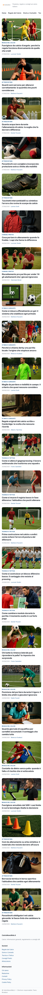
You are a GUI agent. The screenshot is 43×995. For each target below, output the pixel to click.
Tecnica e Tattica (8, 458)
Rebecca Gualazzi (16, 353)
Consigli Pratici (8, 234)
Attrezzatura (7, 82)
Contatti (4, 976)
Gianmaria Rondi (16, 280)
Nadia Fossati (15, 698)
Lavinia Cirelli (15, 206)
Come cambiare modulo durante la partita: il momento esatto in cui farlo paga (19, 616)
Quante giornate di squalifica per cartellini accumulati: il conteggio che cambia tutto (20, 732)
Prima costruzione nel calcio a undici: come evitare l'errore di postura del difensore (20, 537)
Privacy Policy (6, 979)
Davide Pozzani (16, 133)
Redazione (5, 973)
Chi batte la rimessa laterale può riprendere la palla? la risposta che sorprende (18, 655)
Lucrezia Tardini (16, 54)
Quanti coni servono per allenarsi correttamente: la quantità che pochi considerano (19, 88)
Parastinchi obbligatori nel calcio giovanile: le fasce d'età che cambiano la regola (21, 918)
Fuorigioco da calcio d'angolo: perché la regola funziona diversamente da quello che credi (21, 48)
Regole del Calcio (14, 13)
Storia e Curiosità (29, 13)
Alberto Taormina (16, 430)
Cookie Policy (6, 982)
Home (4, 13)
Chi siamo (5, 970)
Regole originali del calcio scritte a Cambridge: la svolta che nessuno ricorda (18, 424)
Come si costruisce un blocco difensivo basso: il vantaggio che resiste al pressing (21, 576)
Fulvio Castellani (16, 466)
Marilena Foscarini (16, 93)
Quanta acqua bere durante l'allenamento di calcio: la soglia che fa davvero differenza (20, 127)
